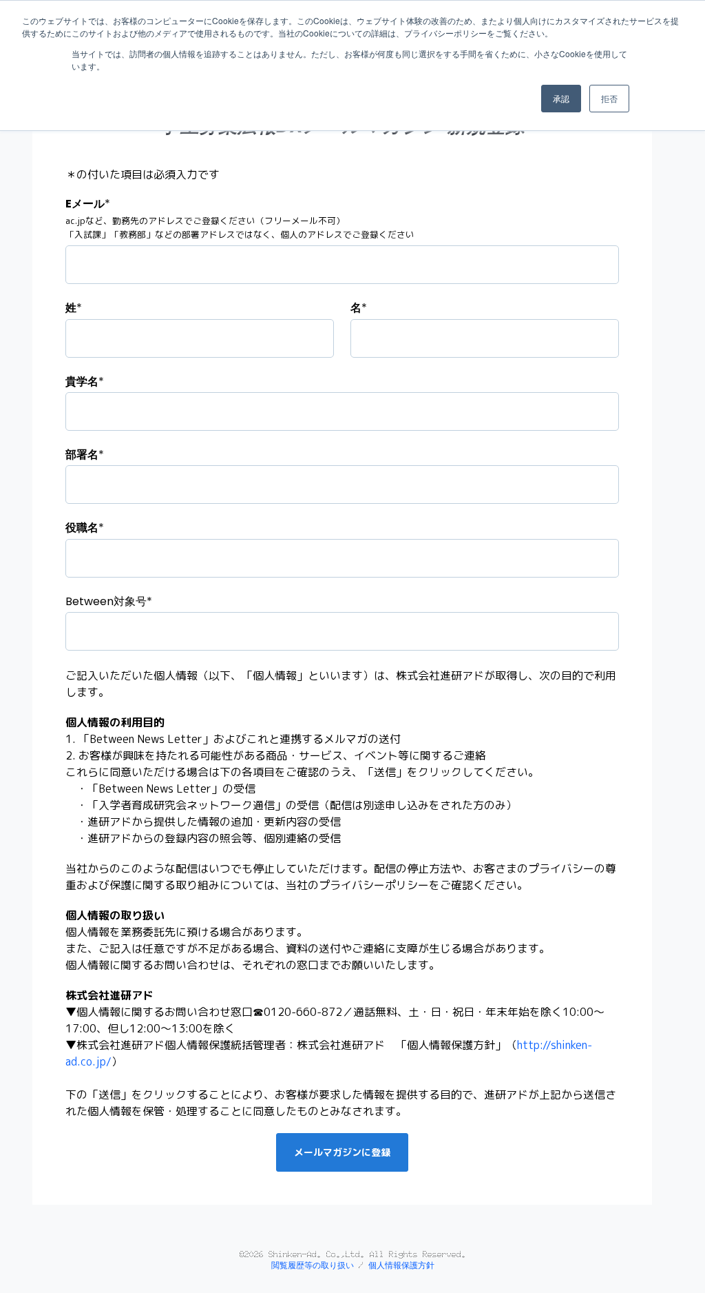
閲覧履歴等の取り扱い (312, 1265)
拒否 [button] (609, 98)
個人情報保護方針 (401, 1265)
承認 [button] (561, 98)
